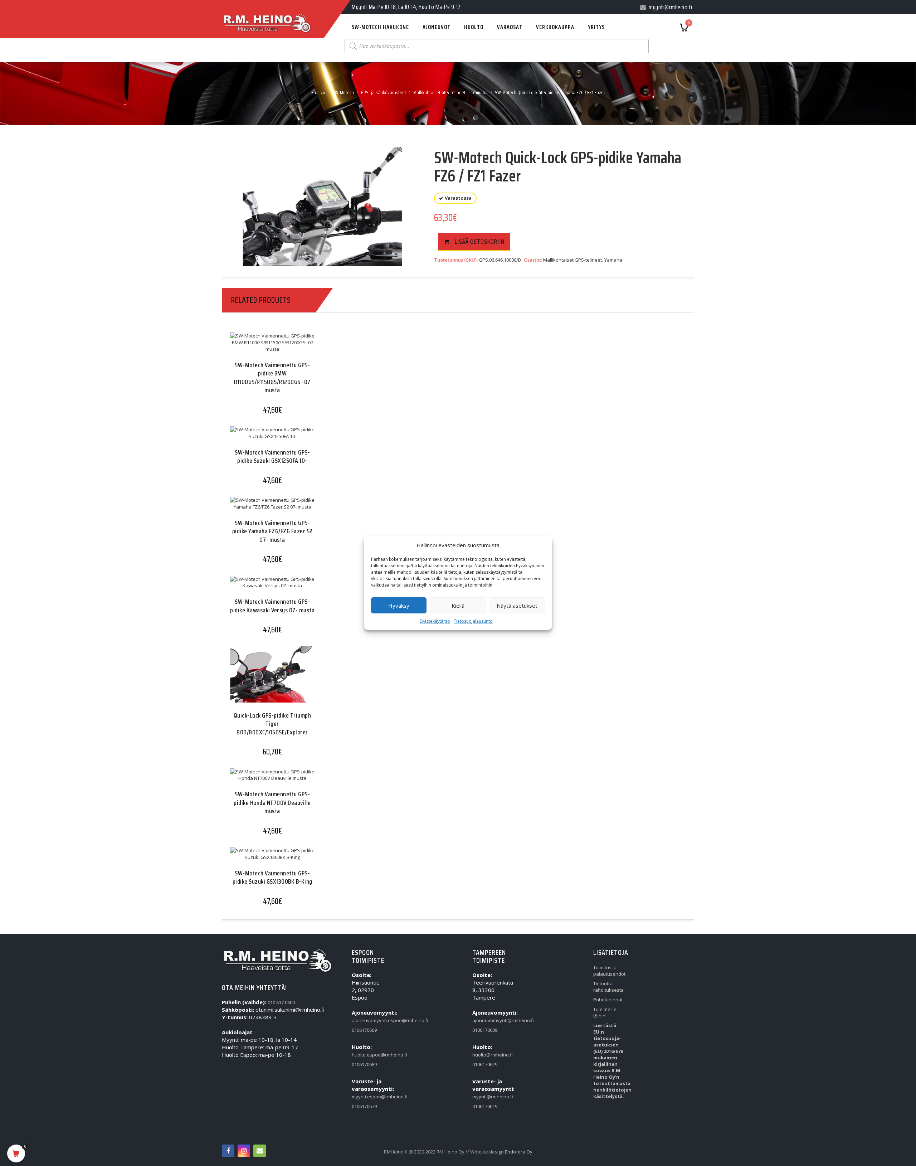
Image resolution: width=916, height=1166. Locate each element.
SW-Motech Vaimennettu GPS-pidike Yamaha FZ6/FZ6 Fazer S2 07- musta (272, 531)
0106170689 (364, 1064)
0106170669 (364, 1030)
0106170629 (484, 1064)
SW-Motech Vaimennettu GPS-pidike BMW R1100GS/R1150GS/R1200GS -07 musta (272, 377)
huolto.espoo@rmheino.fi (368, 1054)
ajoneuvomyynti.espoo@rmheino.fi (368, 1020)
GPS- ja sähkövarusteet (383, 92)
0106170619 (484, 1106)
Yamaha (480, 92)
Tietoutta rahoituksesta (608, 986)
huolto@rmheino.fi (488, 1054)
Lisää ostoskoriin (480, 242)
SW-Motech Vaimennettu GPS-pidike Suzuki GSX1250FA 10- (272, 456)
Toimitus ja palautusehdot (609, 970)
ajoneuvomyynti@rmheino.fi (488, 1020)
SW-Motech (343, 92)
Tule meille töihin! (605, 1012)
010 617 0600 (281, 1002)
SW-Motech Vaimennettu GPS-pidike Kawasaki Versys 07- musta (272, 606)
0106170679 (364, 1106)
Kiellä (458, 605)
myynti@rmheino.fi (488, 1096)
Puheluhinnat (608, 999)
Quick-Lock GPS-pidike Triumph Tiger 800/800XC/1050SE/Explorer (272, 723)
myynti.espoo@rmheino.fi (368, 1096)
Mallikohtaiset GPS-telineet (439, 92)
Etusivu (318, 92)
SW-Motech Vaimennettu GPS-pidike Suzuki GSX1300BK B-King (272, 877)
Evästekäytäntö (435, 621)
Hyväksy (398, 605)
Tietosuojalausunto (473, 621)
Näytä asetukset (517, 605)
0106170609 (484, 1030)
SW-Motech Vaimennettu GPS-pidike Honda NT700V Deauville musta (272, 802)
